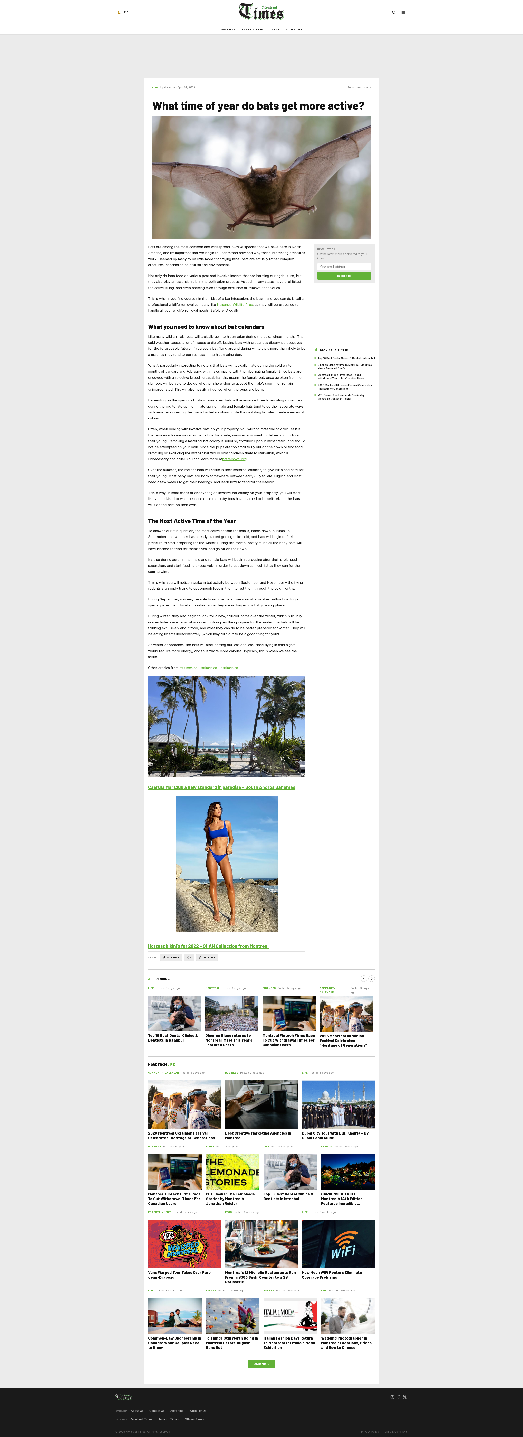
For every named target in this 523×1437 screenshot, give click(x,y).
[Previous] (364, 978)
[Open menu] (403, 12)
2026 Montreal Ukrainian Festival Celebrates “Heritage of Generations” (345, 387)
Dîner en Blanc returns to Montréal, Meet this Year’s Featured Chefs (345, 366)
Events (326, 1146)
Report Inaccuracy (359, 87)
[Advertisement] (261, 56)
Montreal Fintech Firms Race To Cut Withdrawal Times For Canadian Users (341, 376)
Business (269, 988)
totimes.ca (209, 668)
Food (228, 1212)
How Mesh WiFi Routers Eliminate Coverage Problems (332, 1274)
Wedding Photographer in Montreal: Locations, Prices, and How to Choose (347, 1343)
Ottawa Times (194, 1419)
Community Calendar (163, 1072)
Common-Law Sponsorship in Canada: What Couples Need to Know (174, 1343)
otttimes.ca (229, 668)
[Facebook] (398, 1397)
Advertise (177, 1410)
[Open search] (394, 12)
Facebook (172, 957)
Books (210, 1146)
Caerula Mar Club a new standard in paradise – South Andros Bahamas (221, 787)
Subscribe (344, 275)
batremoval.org (234, 459)
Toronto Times (168, 1419)
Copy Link (209, 957)
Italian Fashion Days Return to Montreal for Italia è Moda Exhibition (289, 1343)
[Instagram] (392, 1397)
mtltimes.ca (188, 668)
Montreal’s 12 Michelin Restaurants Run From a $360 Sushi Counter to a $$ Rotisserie (260, 1277)
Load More (262, 1363)
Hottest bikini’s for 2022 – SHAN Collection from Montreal (208, 946)
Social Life (294, 29)
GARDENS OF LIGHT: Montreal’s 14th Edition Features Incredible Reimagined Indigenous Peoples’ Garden (342, 1203)
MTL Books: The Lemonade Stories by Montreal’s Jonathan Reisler (341, 397)
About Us (137, 1410)
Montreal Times (142, 1419)
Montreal (228, 29)
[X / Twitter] (404, 1397)
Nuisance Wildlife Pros (235, 304)
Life (155, 87)
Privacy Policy (370, 1431)
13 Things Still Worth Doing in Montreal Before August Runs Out (232, 1343)
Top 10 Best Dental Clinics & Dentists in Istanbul (346, 358)
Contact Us (157, 1410)
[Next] (371, 978)
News (275, 29)
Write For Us (197, 1410)
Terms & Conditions (395, 1431)
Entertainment (253, 29)
